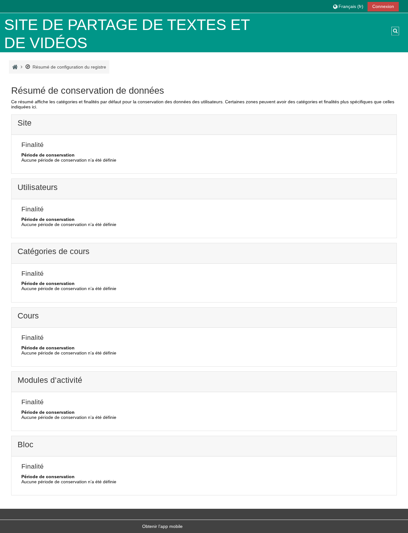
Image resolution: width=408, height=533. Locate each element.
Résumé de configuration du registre (69, 66)
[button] (348, 6)
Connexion (383, 6)
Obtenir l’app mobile (162, 526)
